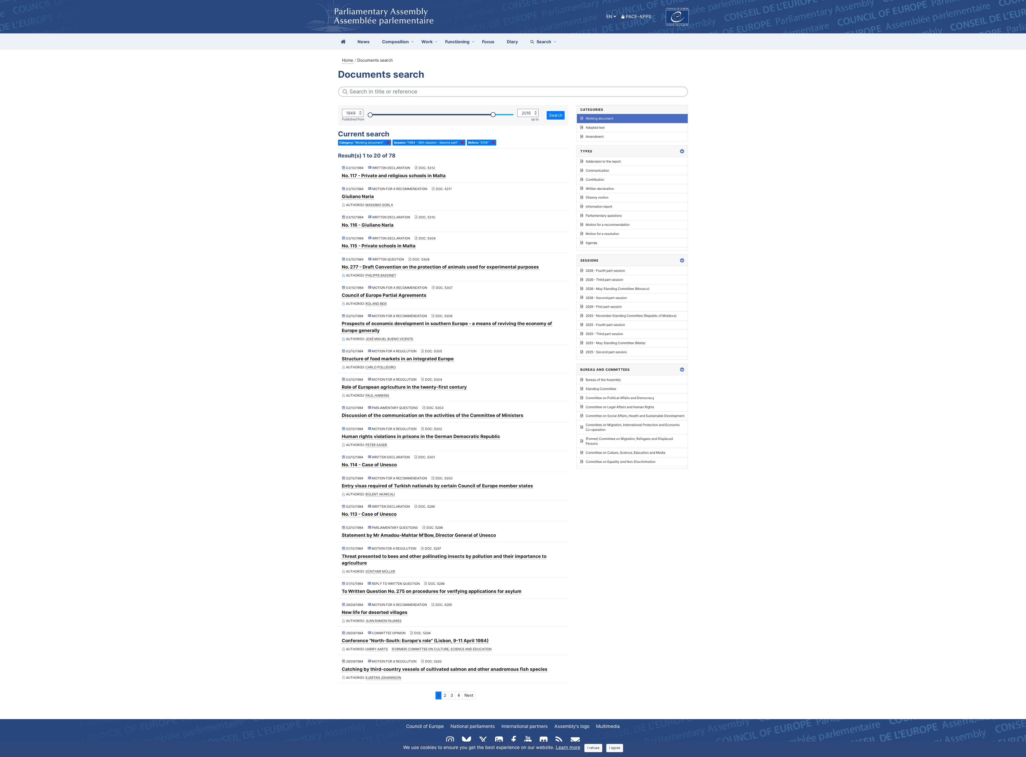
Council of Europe (425, 726)
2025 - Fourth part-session (605, 325)
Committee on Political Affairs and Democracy (620, 398)
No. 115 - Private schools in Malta (378, 246)
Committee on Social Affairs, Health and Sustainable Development (635, 416)
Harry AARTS (377, 649)
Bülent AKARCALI (380, 494)
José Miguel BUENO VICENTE (389, 339)
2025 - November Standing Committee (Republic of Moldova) (631, 316)
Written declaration (600, 189)
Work (427, 41)
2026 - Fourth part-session (605, 271)
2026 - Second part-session (606, 298)
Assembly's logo (571, 726)
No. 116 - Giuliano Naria (368, 225)
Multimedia (608, 726)
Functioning (457, 41)
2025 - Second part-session (606, 352)
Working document (599, 118)
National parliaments (472, 726)
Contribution (595, 180)
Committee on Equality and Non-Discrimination (620, 462)
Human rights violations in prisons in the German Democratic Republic (421, 436)
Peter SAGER (376, 445)
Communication (597, 170)
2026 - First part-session (604, 307)
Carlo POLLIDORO (381, 367)
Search (544, 41)
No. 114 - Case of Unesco (369, 464)
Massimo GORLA (379, 205)
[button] (682, 151)
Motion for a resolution (602, 234)
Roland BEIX (376, 304)
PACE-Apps (638, 16)
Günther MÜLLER (380, 571)
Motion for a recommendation (607, 225)
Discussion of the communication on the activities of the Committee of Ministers (432, 415)
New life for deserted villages (374, 612)
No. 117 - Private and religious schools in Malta (394, 175)
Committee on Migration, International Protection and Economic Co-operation (633, 427)
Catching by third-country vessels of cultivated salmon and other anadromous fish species (444, 669)
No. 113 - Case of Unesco (369, 514)
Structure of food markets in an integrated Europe (398, 358)
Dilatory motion (597, 197)
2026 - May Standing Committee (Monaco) (617, 289)
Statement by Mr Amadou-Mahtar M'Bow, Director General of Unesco (419, 535)
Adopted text (595, 127)
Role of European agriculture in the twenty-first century (404, 387)
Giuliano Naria (358, 196)
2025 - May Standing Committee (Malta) (616, 343)
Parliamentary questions (604, 216)
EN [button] (609, 16)
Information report (599, 206)
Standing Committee (601, 389)
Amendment (595, 137)
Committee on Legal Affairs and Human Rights (620, 407)
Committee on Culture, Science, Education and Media (625, 453)
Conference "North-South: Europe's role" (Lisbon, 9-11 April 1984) (415, 640)
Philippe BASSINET (381, 275)
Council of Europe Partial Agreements (384, 295)
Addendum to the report (603, 161)
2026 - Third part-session (604, 280)
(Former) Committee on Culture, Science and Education (442, 649)
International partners (525, 726)
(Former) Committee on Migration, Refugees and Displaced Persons (629, 441)
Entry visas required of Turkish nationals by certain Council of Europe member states (437, 485)
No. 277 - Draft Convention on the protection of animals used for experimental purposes (440, 267)
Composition (395, 41)
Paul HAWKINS (377, 395)
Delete (387, 142)
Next (468, 695)
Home (347, 60)
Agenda (591, 243)
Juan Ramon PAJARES (384, 621)
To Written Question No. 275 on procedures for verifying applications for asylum (432, 591)
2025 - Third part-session (604, 334)
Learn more (568, 747)
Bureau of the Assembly (603, 380)
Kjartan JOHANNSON (383, 678)
